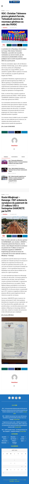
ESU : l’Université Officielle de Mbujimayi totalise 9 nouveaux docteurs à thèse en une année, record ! (18, 162)
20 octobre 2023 (13, 27)
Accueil (3, 10)
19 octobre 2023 (13, 214)
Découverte (4, 440)
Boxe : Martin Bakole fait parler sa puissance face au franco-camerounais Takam (18, 170)
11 (7, 463)
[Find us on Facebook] (9, 398)
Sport (22, 440)
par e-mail (17, 481)
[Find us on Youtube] (19, 398)
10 (3, 463)
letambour (5, 27)
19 (10, 466)
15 (21, 463)
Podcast (14, 440)
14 (18, 463)
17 (3, 466)
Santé (22, 437)
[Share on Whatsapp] (9, 45)
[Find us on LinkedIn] (13, 398)
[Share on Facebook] (14, 45)
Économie (4, 442)
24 (3, 469)
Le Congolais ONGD (13, 479)
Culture (4, 438)
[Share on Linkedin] (25, 45)
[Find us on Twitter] (16, 398)
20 (14, 466)
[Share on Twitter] (19, 45)
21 (18, 466)
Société (7, 194)
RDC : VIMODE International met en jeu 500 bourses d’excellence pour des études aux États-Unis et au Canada (14, 418)
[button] (2, 6)
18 (7, 466)
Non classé (13, 438)
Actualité (4, 437)
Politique (7, 10)
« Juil (14, 475)
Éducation (13, 437)
